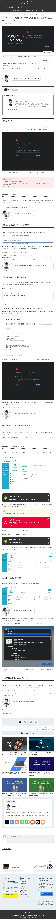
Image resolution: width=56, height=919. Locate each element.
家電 (17, 7)
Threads (37, 824)
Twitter (23, 885)
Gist (23, 892)
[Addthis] (16, 109)
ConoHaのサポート (6, 311)
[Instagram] (6, 109)
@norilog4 (44, 60)
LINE (27, 824)
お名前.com (14, 282)
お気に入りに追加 (8, 713)
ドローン (24, 7)
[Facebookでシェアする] (25, 722)
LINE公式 (24, 883)
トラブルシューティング (48, 727)
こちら (44, 106)
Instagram (17, 824)
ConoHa (45, 729)
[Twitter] (8, 109)
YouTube (32, 824)
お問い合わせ (30, 10)
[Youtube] (10, 109)
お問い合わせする (10, 894)
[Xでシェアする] (20, 722)
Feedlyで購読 (25, 894)
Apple (31, 7)
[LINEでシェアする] (36, 722)
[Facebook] (12, 109)
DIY (47, 7)
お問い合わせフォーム (17, 915)
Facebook (12, 824)
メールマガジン (25, 896)
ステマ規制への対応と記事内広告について (27, 56)
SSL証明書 (51, 729)
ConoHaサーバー (9, 63)
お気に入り (40, 10)
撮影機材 (11, 7)
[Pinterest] (14, 109)
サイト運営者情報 (28, 915)
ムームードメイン (6, 282)
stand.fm (24, 881)
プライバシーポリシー (40, 915)
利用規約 (47, 904)
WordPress (40, 7)
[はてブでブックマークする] (31, 722)
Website (42, 824)
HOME (29, 912)
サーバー (40, 729)
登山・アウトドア (18, 10)
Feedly (22, 824)
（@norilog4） (11, 881)
